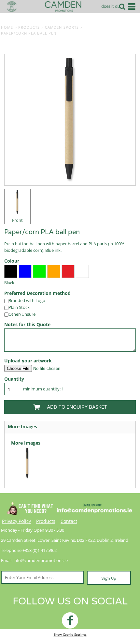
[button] (122, 6)
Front (17, 220)
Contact (69, 521)
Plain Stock (19, 307)
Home (7, 27)
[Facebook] (70, 620)
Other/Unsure (21, 314)
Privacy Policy (16, 521)
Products (29, 27)
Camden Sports (62, 27)
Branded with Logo (26, 300)
